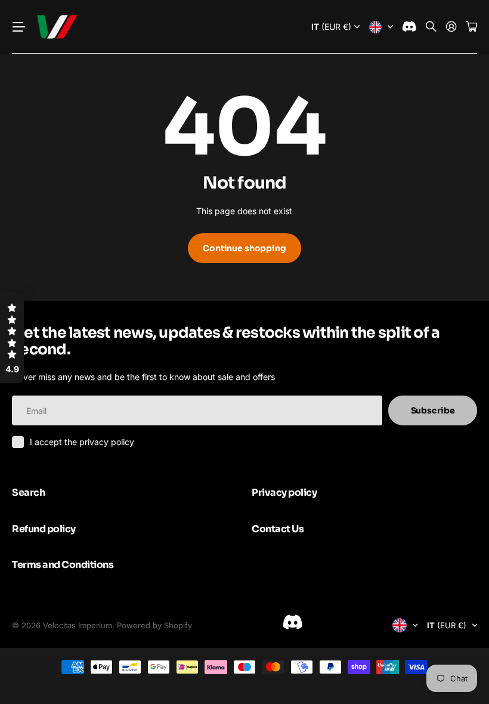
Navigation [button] (18, 27)
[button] (12, 337)
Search (28, 492)
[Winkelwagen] (471, 27)
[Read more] (409, 27)
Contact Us (278, 529)
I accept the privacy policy (82, 442)
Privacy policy (284, 492)
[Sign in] (451, 27)
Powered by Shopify (154, 625)
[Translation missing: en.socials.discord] (292, 622)
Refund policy (44, 529)
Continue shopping (244, 248)
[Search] (431, 27)
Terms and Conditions (62, 564)
